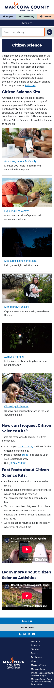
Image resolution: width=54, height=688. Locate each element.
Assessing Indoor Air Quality (20, 161)
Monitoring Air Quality (16, 306)
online (25, 454)
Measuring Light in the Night (20, 260)
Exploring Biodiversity (16, 211)
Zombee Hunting (14, 356)
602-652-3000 (27, 627)
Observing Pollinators (16, 406)
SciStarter (30, 85)
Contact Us (27, 621)
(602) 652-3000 (17, 463)
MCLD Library (25, 446)
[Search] (50, 32)
